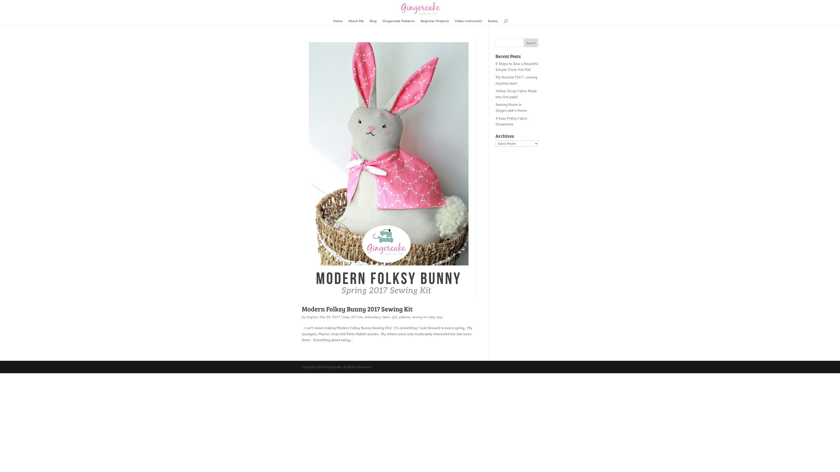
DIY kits (357, 317)
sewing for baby (423, 317)
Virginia (311, 317)
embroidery (372, 317)
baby (346, 317)
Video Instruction (468, 21)
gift (394, 317)
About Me (356, 21)
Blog (373, 21)
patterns (404, 317)
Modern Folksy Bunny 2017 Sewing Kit (357, 308)
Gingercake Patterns (398, 21)
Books (493, 21)
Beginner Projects (434, 21)
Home (338, 21)
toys (440, 317)
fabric (386, 317)
